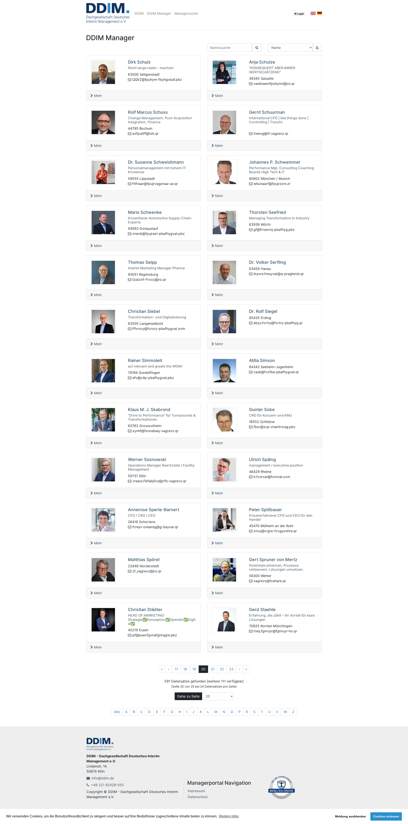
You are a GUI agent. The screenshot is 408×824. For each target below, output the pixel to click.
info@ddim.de (103, 778)
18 (185, 669)
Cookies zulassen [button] (386, 816)
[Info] (281, 787)
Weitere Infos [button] (229, 816)
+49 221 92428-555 (107, 785)
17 (176, 669)
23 (231, 669)
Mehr (97, 96)
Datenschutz (198, 797)
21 (212, 669)
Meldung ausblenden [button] (350, 816)
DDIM (139, 13)
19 (194, 669)
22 (222, 669)
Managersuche (186, 13)
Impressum (196, 791)
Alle (117, 712)
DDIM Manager (159, 13)
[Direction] (317, 48)
